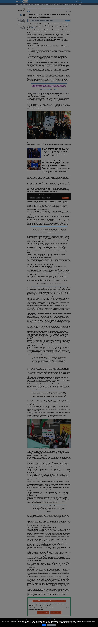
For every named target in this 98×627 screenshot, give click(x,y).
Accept (44, 625)
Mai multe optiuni (51, 625)
